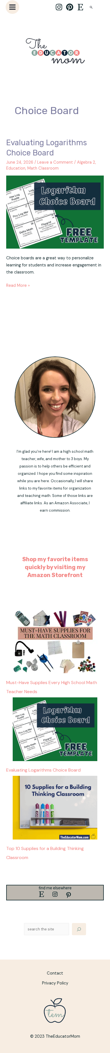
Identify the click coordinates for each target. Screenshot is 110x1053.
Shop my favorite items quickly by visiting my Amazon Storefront (55, 567)
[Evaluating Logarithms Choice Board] (55, 729)
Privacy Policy (55, 983)
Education (15, 168)
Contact (55, 973)
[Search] (79, 929)
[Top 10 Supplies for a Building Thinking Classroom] (55, 808)
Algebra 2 (86, 162)
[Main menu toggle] (12, 7)
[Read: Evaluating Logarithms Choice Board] (55, 212)
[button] (91, 7)
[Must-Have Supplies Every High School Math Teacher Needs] (55, 642)
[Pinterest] (69, 7)
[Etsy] (80, 7)
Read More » (18, 285)
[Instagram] (59, 7)
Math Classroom (43, 168)
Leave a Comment (55, 162)
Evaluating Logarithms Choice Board (43, 770)
